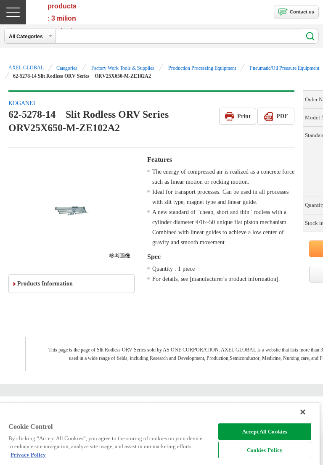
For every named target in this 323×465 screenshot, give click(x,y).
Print (244, 116)
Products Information (45, 283)
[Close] (302, 412)
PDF (282, 116)
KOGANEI (21, 103)
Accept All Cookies (264, 431)
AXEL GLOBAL (26, 68)
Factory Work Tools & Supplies (122, 68)
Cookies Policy (265, 450)
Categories (66, 68)
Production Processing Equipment (202, 68)
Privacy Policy (28, 455)
